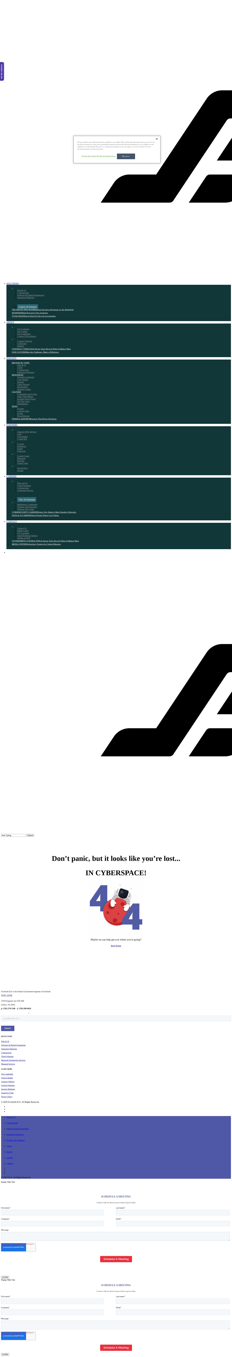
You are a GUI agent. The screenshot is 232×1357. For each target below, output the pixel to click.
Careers (9, 1158)
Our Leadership (7, 1074)
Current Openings (8, 1085)
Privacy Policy (6, 1097)
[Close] (157, 139)
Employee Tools (7, 1093)
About (9, 1146)
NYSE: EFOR (6, 995)
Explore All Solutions (15, 1140)
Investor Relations (8, 1089)
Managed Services (8, 1064)
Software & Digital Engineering (13, 1045)
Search (30, 835)
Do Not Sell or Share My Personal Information (98, 156)
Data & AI (5, 1041)
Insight (9, 1152)
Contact (9, 1163)
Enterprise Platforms (9, 1049)
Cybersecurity (6, 1053)
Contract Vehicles (7, 1082)
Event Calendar (7, 1078)
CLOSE (5, 1277)
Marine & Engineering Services (13, 1060)
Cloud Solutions (7, 1057)
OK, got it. (126, 156)
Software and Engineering (17, 1129)
